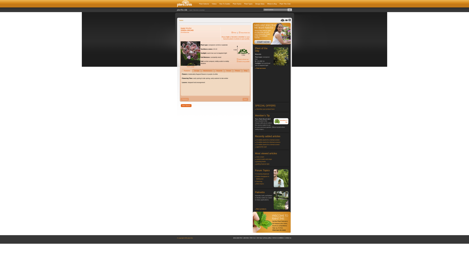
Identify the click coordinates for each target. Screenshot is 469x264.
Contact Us (288, 238)
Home (181, 20)
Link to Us (253, 238)
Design (196, 71)
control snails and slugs (264, 159)
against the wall (261, 147)
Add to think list (243, 59)
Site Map (259, 238)
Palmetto (260, 192)
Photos (237, 71)
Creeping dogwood (262, 174)
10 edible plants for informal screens (268, 142)
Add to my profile (244, 61)
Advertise (246, 238)
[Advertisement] (271, 86)
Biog (245, 71)
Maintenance (207, 71)
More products (261, 209)
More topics (260, 184)
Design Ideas (260, 4)
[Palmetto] (281, 209)
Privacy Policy (267, 238)
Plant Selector (204, 4)
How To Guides (224, 4)
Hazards (219, 71)
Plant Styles (237, 4)
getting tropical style (262, 164)
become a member (238, 37)
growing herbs (261, 161)
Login (190, 10)
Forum (228, 71)
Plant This (184, 3)
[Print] (282, 20)
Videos (214, 4)
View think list (245, 33)
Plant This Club (285, 4)
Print (234, 33)
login (227, 37)
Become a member (199, 10)
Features (187, 71)
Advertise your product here (265, 109)
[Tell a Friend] (286, 20)
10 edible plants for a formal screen (268, 140)
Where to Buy (272, 4)
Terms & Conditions (278, 238)
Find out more (261, 68)
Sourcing (259, 181)
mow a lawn (260, 157)
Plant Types (248, 4)
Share (290, 20)
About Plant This (237, 238)
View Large (190, 67)
